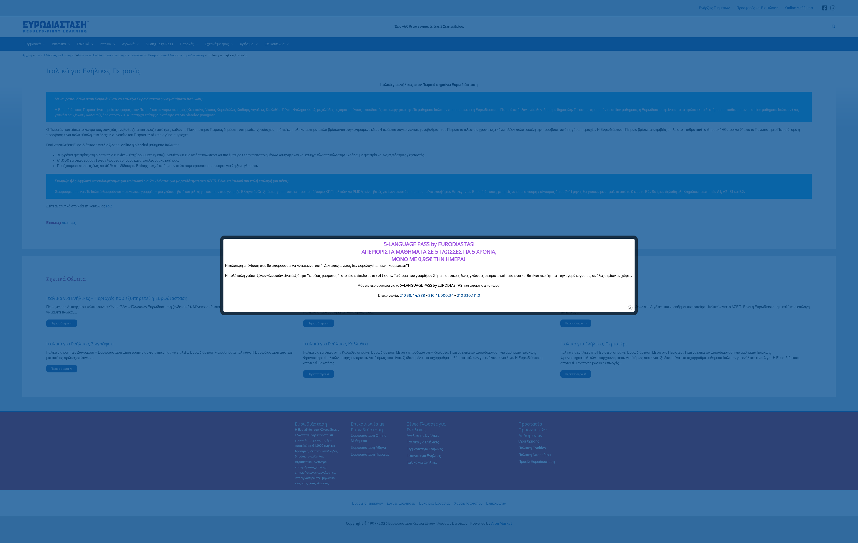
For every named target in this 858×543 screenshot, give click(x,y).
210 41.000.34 (441, 295)
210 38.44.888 (412, 295)
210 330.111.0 (468, 295)
